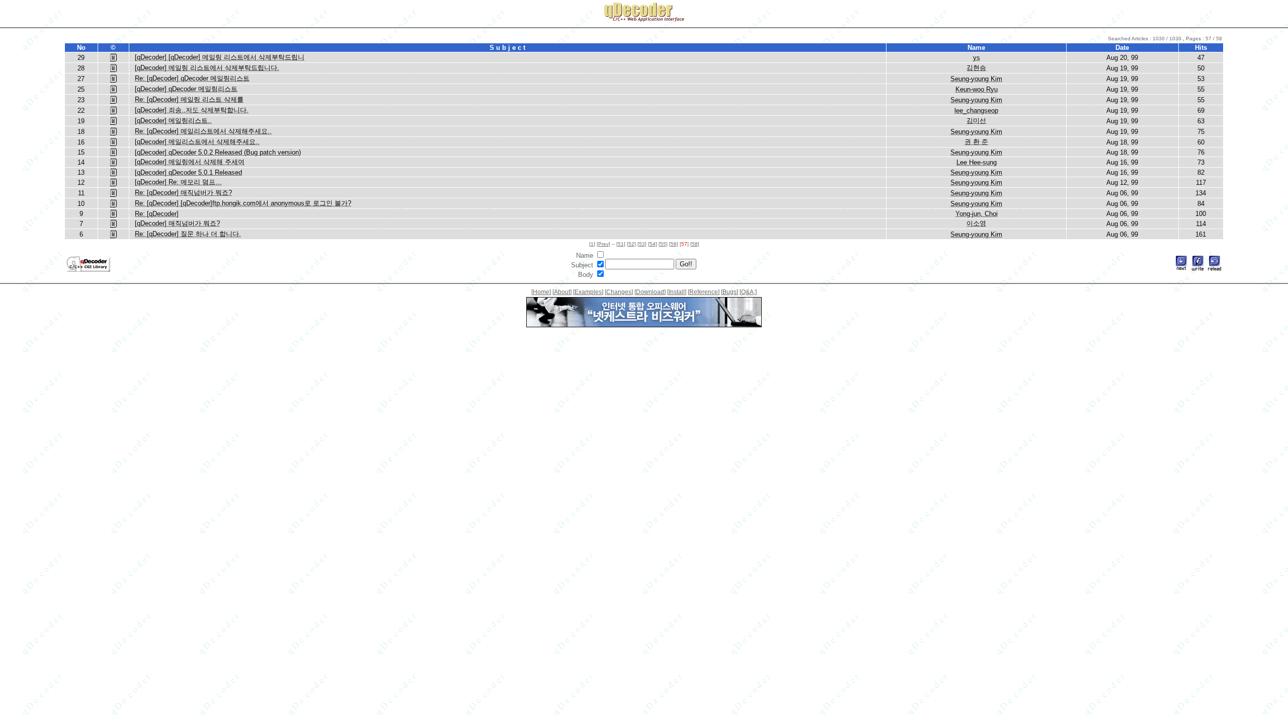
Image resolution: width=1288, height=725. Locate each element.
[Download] (650, 292)
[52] (631, 244)
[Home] (541, 292)
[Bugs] (729, 292)
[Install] (676, 292)
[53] (642, 244)
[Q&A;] (748, 292)
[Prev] (603, 244)
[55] (663, 244)
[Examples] (588, 292)
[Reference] (703, 292)
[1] (592, 244)
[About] (562, 292)
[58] (694, 244)
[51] (620, 244)
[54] (652, 244)
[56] (673, 244)
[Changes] (619, 292)
